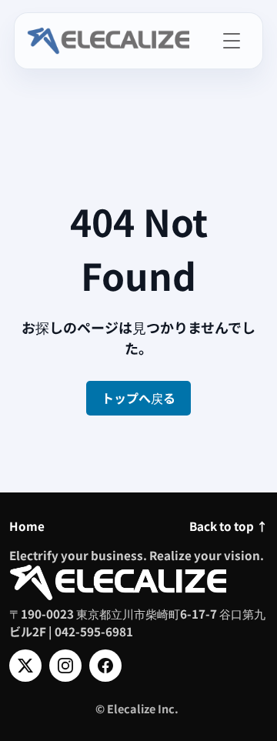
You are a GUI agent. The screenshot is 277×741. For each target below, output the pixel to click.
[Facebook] (105, 665)
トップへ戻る (138, 398)
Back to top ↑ (228, 525)
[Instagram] (65, 665)
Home (27, 525)
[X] (25, 665)
